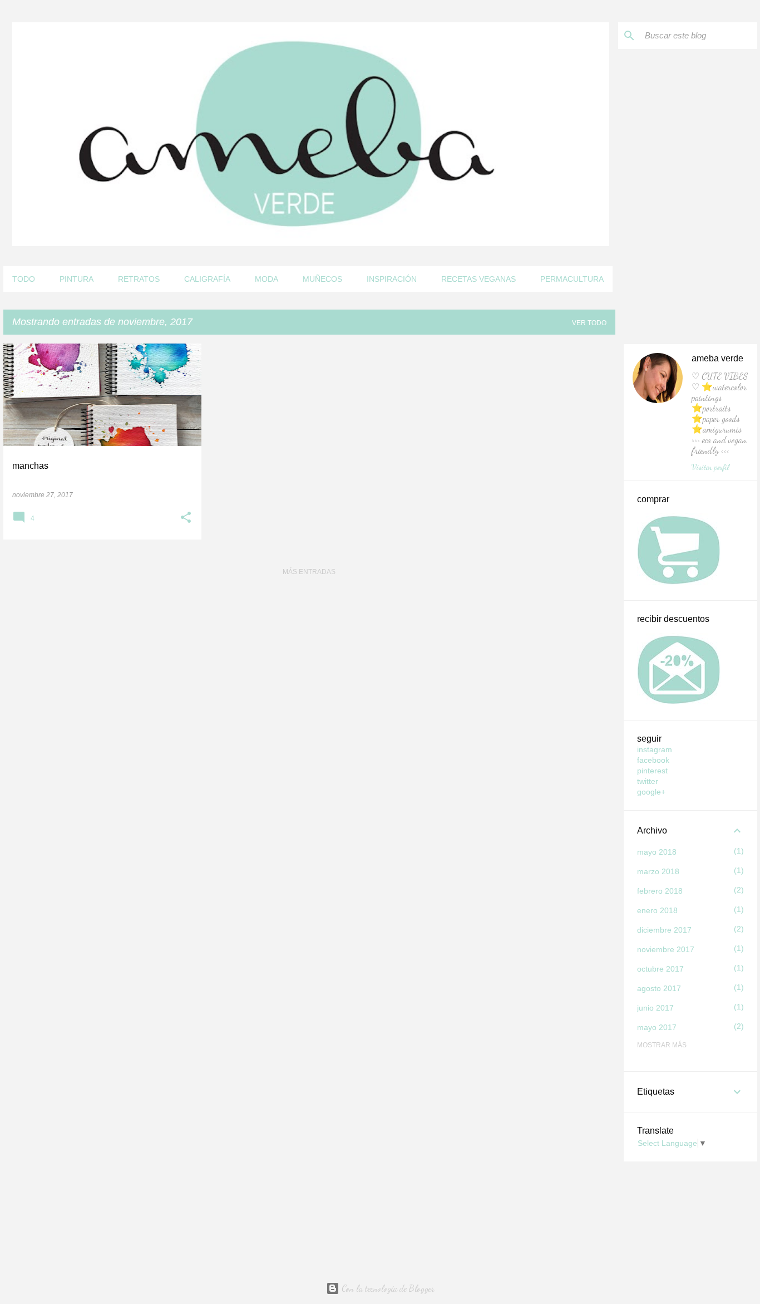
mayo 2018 (657, 851)
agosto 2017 (659, 988)
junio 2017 (655, 1007)
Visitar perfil (710, 467)
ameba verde (717, 358)
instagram (654, 749)
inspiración (392, 278)
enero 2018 (657, 910)
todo (23, 278)
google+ (651, 791)
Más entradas (309, 572)
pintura (76, 278)
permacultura (572, 278)
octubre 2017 (660, 968)
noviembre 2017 (665, 949)
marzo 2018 (658, 871)
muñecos (322, 278)
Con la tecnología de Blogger (387, 1288)
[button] (186, 518)
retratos (139, 278)
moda (266, 278)
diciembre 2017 (664, 929)
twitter (647, 781)
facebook (653, 760)
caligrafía (207, 278)
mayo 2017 (657, 1027)
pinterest (652, 770)
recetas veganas (478, 278)
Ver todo (589, 323)
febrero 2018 (660, 890)
